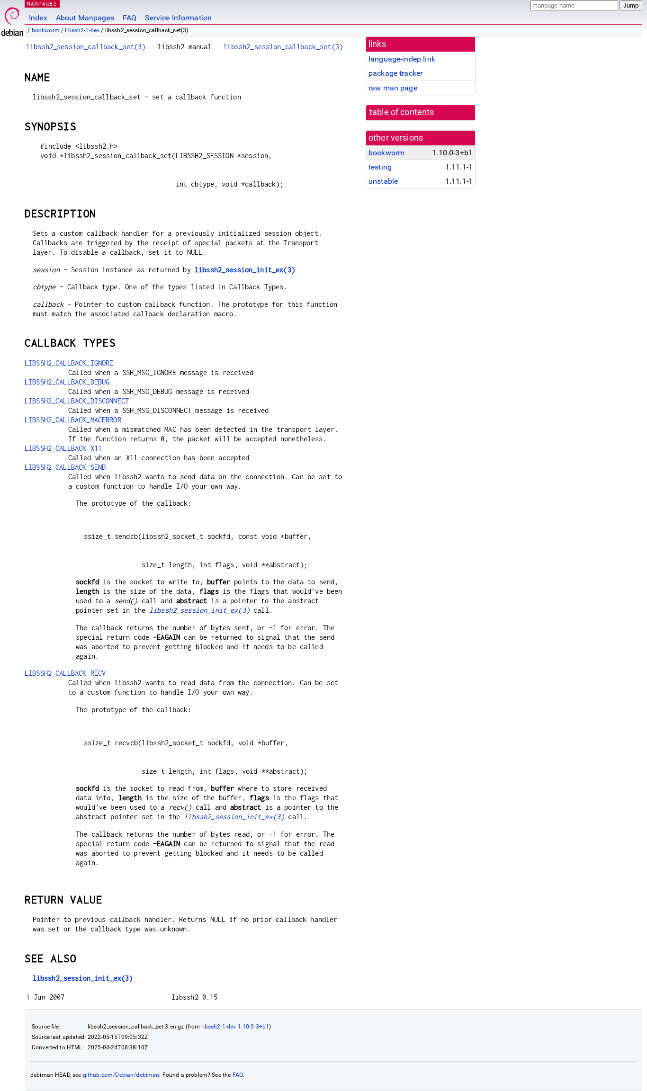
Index (38, 17)
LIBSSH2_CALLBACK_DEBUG (67, 382)
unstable (383, 181)
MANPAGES (42, 3)
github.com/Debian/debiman (121, 1075)
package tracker (395, 73)
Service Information (178, 17)
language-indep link (401, 58)
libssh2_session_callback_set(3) (86, 47)
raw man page (392, 87)
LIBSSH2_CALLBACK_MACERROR (73, 420)
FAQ (129, 17)
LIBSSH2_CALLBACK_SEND (65, 467)
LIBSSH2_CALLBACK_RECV (65, 673)
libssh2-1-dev (82, 30)
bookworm (46, 30)
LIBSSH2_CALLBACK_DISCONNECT (77, 401)
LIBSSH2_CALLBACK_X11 (63, 448)
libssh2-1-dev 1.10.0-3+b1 (235, 1026)
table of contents (401, 112)
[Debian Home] (12, 19)
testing (380, 166)
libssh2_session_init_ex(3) (245, 270)
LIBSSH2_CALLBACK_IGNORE (69, 363)
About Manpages (85, 17)
